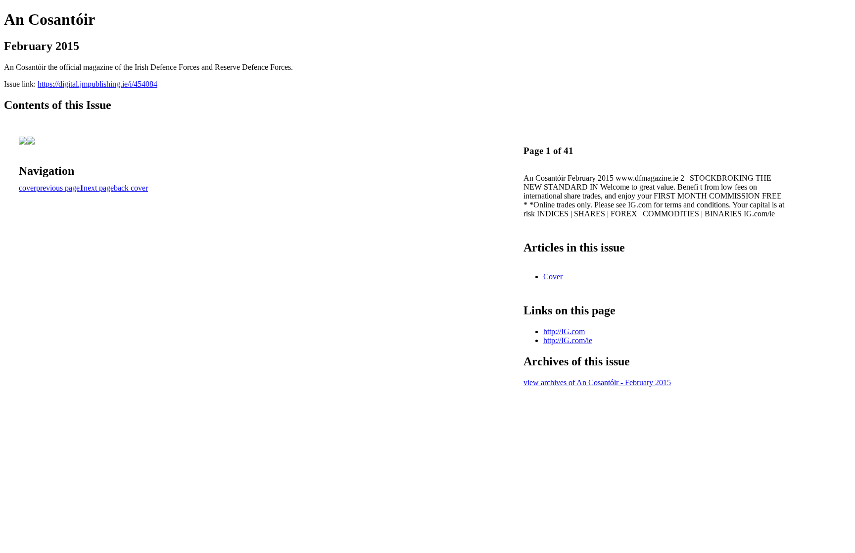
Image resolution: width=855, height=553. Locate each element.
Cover (553, 276)
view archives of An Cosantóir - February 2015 (597, 382)
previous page (58, 188)
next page (99, 188)
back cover (131, 188)
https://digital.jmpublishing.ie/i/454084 (97, 84)
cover (27, 188)
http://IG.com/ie (567, 340)
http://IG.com (564, 331)
